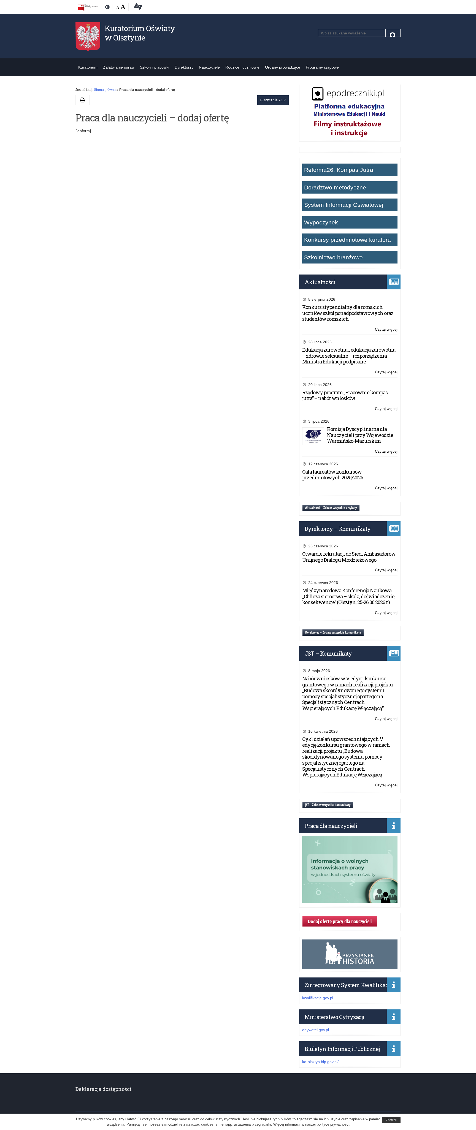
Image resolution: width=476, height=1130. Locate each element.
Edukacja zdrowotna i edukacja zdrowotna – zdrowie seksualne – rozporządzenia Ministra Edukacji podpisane (348, 355)
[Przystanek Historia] (350, 966)
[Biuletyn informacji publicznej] (88, 7)
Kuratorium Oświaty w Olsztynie (140, 33)
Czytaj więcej (386, 329)
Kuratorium (88, 67)
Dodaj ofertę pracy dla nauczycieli (340, 921)
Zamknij (391, 1119)
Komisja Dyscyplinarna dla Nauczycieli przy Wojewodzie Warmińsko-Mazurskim (360, 435)
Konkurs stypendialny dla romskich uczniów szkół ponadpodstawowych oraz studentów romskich (347, 313)
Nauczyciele (209, 67)
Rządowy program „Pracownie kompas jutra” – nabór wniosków (345, 395)
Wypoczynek (321, 222)
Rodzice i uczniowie (242, 67)
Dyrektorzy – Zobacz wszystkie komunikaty (333, 632)
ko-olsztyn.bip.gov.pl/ (320, 1062)
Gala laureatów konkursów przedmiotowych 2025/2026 (332, 474)
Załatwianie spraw (118, 67)
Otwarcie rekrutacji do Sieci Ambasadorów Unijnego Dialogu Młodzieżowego (349, 556)
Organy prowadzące (282, 67)
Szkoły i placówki (154, 67)
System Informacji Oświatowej (343, 205)
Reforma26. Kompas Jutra (338, 170)
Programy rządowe (322, 67)
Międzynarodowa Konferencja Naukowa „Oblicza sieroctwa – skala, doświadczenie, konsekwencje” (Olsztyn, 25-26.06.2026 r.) (348, 596)
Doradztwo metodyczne (335, 187)
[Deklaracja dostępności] (137, 7)
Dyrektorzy (184, 67)
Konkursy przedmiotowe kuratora (347, 240)
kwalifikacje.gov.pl (317, 998)
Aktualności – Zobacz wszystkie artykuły (331, 507)
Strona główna (105, 90)
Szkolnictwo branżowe (333, 257)
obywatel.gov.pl (315, 1030)
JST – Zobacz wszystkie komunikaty (327, 804)
